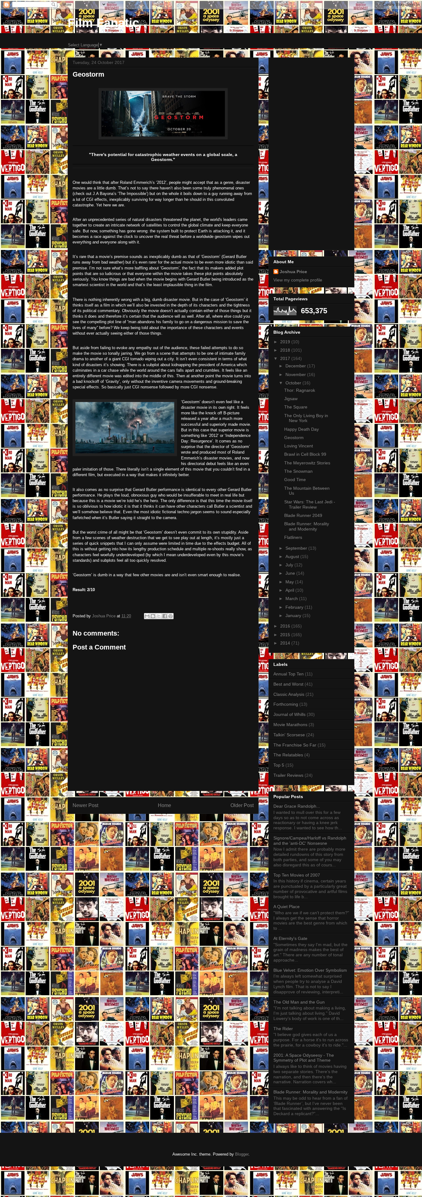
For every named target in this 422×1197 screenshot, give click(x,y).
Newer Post (85, 805)
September (296, 548)
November (296, 374)
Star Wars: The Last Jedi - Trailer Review (309, 504)
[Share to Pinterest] (170, 616)
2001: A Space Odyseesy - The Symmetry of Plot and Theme (303, 1058)
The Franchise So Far (294, 744)
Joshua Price (293, 271)
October (293, 382)
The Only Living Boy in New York (306, 418)
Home (164, 805)
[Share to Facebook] (165, 616)
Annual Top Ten (288, 673)
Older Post (242, 805)
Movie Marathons (290, 724)
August (292, 556)
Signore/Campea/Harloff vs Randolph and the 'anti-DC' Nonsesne (309, 840)
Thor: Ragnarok (299, 390)
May (290, 581)
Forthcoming (285, 704)
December (296, 365)
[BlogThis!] (153, 616)
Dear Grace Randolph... (296, 806)
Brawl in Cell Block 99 (305, 454)
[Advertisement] (311, 152)
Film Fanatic (103, 23)
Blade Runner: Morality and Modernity (306, 526)
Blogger (241, 1154)
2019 (285, 341)
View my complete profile (297, 279)
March (292, 598)
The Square (295, 406)
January (293, 615)
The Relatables (288, 754)
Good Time (295, 479)
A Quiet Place (286, 906)
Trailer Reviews (288, 775)
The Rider (283, 1028)
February (295, 607)
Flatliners (293, 537)
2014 (285, 643)
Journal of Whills (289, 714)
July (289, 564)
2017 (285, 358)
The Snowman (298, 471)
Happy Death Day (301, 429)
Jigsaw (291, 398)
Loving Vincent (298, 445)
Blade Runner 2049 (303, 515)
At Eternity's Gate (290, 938)
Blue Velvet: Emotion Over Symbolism (310, 970)
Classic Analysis (288, 694)
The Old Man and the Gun (299, 1002)
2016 (285, 626)
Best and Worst (288, 684)
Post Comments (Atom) (175, 825)
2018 (285, 350)
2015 (285, 634)
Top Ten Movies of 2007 (296, 875)
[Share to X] (159, 616)
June (290, 573)
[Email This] (147, 616)
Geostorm (294, 437)
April (290, 590)
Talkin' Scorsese (289, 734)
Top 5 (278, 765)
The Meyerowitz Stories (307, 462)
